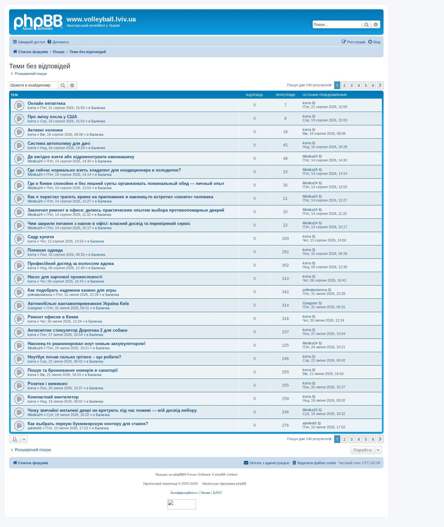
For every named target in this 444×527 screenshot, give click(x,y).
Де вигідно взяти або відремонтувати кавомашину (81, 156)
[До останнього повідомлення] (314, 103)
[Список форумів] (39, 21)
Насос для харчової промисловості (65, 276)
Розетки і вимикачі (48, 383)
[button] (380, 85)
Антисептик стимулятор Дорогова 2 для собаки (77, 330)
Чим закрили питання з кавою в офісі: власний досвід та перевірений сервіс (109, 223)
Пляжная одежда (45, 250)
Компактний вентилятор (53, 397)
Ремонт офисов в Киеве (53, 316)
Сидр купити (41, 236)
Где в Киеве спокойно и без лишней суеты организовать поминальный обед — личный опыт (126, 183)
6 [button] (373, 85)
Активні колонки (45, 130)
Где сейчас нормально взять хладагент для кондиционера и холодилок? (104, 170)
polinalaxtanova (40, 295)
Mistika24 (35, 161)
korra (32, 108)
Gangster (35, 308)
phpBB (179, 474)
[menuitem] (58, 42)
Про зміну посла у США (52, 116)
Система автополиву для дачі (59, 143)
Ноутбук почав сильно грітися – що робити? (74, 356)
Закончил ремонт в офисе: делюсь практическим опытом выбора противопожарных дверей (126, 210)
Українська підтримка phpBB (224, 483)
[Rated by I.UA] (181, 504)
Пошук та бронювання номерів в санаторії (73, 370)
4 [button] (359, 85)
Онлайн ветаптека (46, 103)
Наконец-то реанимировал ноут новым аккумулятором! (86, 343)
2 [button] (344, 85)
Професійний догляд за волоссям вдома (71, 263)
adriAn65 (35, 428)
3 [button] (351, 85)
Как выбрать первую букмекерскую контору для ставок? (88, 423)
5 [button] (366, 85)
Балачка (98, 108)
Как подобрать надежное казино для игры (72, 290)
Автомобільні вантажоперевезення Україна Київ (78, 303)
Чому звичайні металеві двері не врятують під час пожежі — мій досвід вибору (112, 410)
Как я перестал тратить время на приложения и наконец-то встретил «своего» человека (120, 196)
